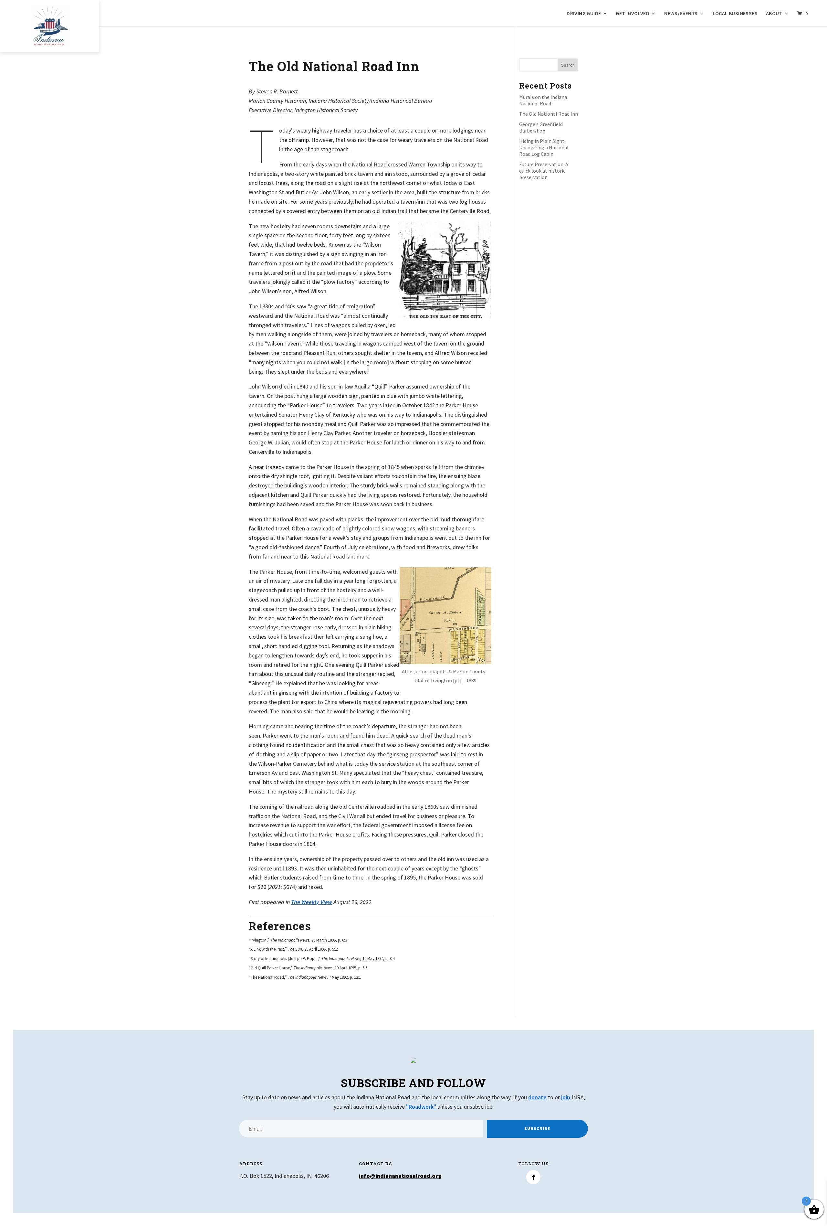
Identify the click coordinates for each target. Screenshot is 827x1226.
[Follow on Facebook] (533, 1177)
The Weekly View (311, 902)
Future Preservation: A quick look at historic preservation (543, 170)
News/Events (680, 13)
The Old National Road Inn (548, 114)
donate (537, 1097)
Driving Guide (584, 13)
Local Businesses (735, 13)
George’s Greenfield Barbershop (541, 127)
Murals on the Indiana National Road (543, 100)
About (774, 13)
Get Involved (632, 13)
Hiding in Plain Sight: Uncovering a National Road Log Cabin (544, 147)
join (565, 1097)
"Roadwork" (421, 1106)
